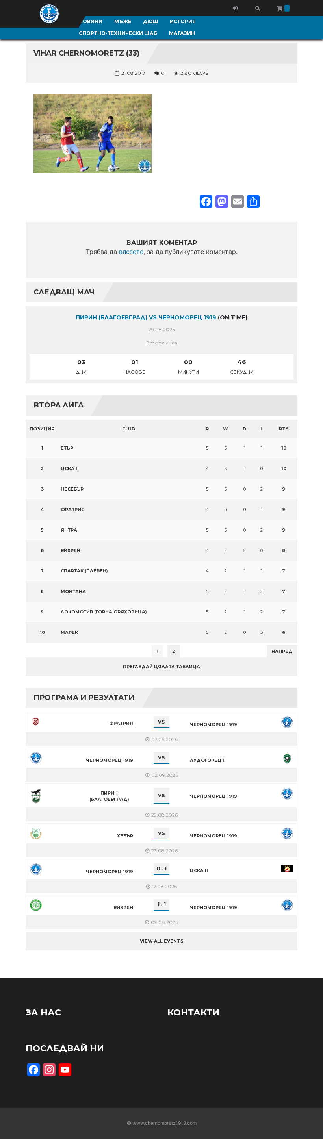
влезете (131, 252)
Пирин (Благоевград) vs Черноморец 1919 (146, 317)
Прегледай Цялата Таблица (161, 666)
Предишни (45, 651)
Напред (282, 651)
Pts (284, 429)
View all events (162, 941)
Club (128, 429)
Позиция (42, 429)
